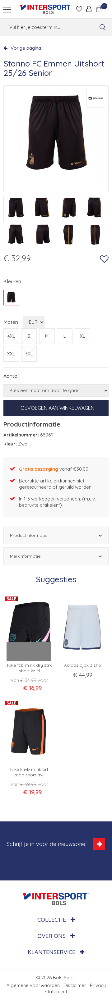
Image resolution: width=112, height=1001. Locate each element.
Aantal (11, 376)
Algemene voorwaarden (33, 985)
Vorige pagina (26, 48)
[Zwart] (11, 297)
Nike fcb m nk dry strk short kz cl (29, 668)
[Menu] (7, 9)
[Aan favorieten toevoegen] (104, 259)
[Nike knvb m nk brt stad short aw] (29, 731)
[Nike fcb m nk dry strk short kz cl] (29, 627)
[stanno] (96, 98)
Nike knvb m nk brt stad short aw (29, 772)
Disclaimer (74, 985)
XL (82, 336)
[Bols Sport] (46, 9)
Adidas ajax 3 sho (82, 665)
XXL (11, 354)
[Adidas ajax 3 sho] (82, 627)
